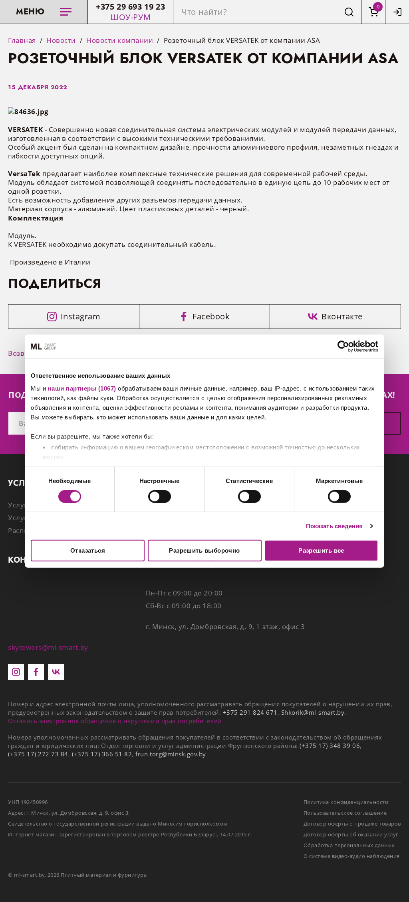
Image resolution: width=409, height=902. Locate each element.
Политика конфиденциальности (346, 802)
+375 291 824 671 (250, 712)
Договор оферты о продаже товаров (352, 823)
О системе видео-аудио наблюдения (352, 856)
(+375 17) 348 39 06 (330, 746)
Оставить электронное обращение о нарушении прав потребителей (115, 721)
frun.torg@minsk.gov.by (170, 754)
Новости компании (119, 40)
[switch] (159, 496)
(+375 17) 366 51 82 (102, 754)
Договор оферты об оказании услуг (351, 834)
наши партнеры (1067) (82, 388)
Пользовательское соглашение (345, 812)
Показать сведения (334, 525)
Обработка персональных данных (349, 845)
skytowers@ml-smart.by (48, 647)
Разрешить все (321, 550)
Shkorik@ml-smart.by (312, 712)
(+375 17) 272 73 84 (38, 754)
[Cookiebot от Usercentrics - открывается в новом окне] (343, 347)
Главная (22, 40)
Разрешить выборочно (204, 550)
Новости (61, 40)
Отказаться (87, 550)
